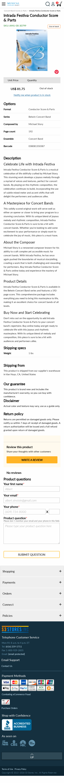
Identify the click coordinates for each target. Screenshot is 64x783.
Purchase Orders (9, 708)
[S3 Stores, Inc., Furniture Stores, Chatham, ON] (17, 724)
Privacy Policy (20, 769)
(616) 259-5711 (14, 646)
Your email (10, 495)
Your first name (13, 484)
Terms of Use (7, 769)
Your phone (11, 506)
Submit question (31, 554)
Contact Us (6, 666)
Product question (15, 518)
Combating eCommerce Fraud (16, 694)
